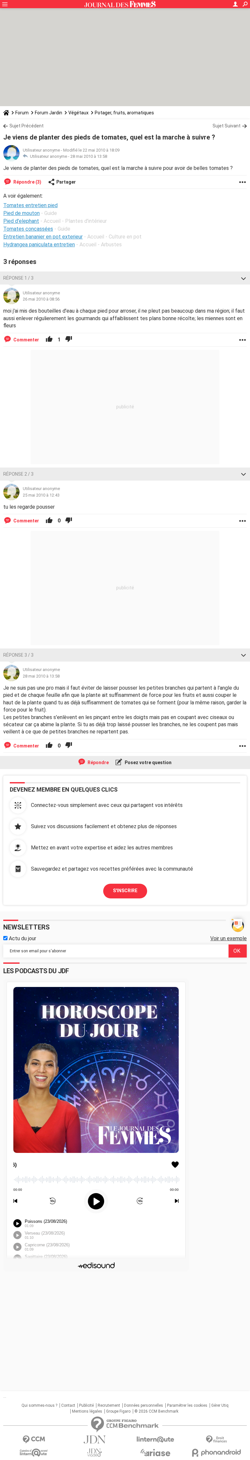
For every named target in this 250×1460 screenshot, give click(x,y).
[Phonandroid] (216, 1453)
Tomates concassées (28, 229)
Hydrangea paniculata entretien (39, 244)
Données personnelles (143, 1405)
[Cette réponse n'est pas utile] (68, 339)
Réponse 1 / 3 (18, 278)
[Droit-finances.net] (216, 1439)
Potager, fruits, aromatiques (124, 112)
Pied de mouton (21, 213)
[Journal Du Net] (94, 1439)
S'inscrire (125, 890)
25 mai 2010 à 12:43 (41, 495)
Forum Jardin (48, 112)
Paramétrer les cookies (187, 1405)
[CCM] (33, 1439)
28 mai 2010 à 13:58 (88, 156)
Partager (66, 182)
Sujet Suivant (227, 125)
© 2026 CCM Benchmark (156, 1411)
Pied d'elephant (21, 221)
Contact (68, 1405)
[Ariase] (155, 1452)
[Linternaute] (155, 1439)
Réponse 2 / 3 (18, 474)
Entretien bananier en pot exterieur (43, 237)
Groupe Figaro (118, 1411)
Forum (22, 112)
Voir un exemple (228, 938)
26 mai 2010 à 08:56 (41, 299)
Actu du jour (21, 938)
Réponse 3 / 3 (18, 655)
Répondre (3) (26, 182)
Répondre (98, 762)
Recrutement (109, 1405)
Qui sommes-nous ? (39, 1405)
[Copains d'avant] (33, 1453)
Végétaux (78, 112)
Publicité (86, 1405)
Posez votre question (148, 762)
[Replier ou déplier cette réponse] (243, 278)
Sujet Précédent (26, 125)
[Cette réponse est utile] (49, 339)
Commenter (25, 339)
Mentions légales (87, 1411)
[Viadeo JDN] (94, 1453)
